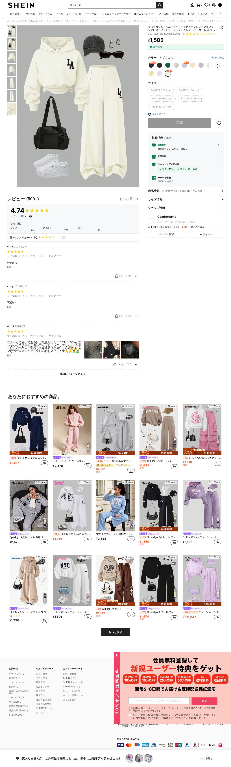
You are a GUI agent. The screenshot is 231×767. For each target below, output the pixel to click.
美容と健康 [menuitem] (178, 13)
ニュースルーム (16, 682)
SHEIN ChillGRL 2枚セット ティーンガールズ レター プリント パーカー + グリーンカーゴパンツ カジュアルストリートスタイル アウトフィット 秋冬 (202, 457)
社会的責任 (14, 678)
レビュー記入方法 (71, 691)
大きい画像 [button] (217, 58)
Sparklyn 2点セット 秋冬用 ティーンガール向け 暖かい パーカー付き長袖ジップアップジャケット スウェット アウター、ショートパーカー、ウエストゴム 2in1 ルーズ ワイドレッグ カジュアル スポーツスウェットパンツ (29, 537)
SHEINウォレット (72, 686)
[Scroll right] (220, 13)
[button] (214, 5)
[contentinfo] (171, 745)
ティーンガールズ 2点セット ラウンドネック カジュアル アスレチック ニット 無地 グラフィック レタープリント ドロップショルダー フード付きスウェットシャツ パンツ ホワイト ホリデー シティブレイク (202, 612)
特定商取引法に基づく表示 (20, 691)
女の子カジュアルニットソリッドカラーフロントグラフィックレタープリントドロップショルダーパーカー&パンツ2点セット (29, 457)
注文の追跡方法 (43, 699)
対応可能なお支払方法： (129, 739)
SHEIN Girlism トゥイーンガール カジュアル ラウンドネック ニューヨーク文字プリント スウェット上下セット (159, 461)
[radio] (151, 65)
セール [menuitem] (59, 13)
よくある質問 (69, 699)
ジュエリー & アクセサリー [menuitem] (116, 13)
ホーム (10, 21)
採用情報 (13, 686)
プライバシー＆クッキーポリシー (164, 708)
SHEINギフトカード (73, 682)
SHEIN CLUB (15, 715)
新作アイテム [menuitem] (45, 13)
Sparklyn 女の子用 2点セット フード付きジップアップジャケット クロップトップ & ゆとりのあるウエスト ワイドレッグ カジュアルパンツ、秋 (159, 612)
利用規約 (188, 708)
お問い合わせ (69, 673)
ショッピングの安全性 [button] (168, 164)
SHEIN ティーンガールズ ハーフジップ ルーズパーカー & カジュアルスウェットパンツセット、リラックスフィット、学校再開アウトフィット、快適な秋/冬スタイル (72, 461)
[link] (199, 5)
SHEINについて (16, 673)
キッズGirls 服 (31, 21)
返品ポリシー (42, 686)
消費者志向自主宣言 (19, 706)
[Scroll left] (216, 13)
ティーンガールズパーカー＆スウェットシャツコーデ (92, 21)
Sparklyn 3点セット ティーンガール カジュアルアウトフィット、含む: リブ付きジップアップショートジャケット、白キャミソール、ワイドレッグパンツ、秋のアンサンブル (159, 537)
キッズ (19, 21)
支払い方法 (41, 678)
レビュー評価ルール (73, 695)
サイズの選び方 (43, 704)
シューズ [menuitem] (202, 13)
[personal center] (192, 5)
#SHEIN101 (15, 702)
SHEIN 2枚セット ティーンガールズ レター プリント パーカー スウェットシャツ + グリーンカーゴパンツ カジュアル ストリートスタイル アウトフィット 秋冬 (116, 608)
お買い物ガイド (43, 673)
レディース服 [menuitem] (74, 13)
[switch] (62, 237)
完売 (179, 123)
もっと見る (115, 632)
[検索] (159, 5)
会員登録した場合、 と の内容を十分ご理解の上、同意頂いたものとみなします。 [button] (171, 709)
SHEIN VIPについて (45, 708)
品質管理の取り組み (19, 710)
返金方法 (40, 691)
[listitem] (29, 438)
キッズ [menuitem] (190, 13)
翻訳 (9, 267)
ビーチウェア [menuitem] (91, 13)
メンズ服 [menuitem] (163, 13)
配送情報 (40, 682)
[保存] (219, 123)
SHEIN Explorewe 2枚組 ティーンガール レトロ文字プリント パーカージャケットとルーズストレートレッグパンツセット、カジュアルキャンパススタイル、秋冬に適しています (72, 534)
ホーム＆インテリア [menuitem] (144, 13)
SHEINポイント (71, 678)
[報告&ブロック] (137, 276)
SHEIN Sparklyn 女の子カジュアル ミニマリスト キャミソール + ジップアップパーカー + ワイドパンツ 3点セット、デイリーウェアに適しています (116, 461)
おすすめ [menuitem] (30, 13)
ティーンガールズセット (52, 21)
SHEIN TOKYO (16, 697)
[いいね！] (116, 276)
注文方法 (40, 695)
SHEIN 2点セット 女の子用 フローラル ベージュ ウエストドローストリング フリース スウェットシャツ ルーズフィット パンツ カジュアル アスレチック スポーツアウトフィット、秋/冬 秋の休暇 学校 (29, 612)
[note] (29, 453)
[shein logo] (21, 5)
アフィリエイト (43, 712)
